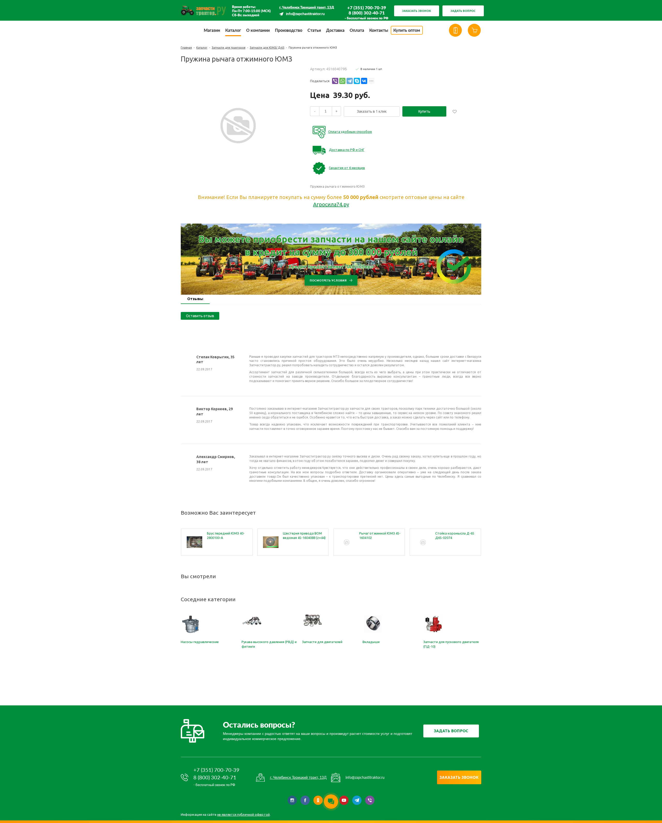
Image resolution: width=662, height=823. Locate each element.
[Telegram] (350, 81)
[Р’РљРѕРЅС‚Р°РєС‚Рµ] (364, 81)
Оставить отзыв (200, 316)
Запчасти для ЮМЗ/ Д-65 (267, 47)
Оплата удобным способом (350, 131)
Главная (186, 47)
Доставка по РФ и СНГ (346, 149)
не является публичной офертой (243, 814)
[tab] (195, 299)
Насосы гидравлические (200, 642)
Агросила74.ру (331, 204)
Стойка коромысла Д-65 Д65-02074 (454, 535)
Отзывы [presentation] (195, 299)
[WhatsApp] (342, 81)
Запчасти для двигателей (322, 642)
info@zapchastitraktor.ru (305, 14)
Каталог (201, 47)
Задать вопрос (463, 10)
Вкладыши (371, 642)
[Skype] (357, 81)
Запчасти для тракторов (228, 47)
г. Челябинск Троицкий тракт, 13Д (306, 7)
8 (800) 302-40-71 (367, 13)
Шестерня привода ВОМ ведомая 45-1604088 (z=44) (304, 535)
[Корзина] (474, 30)
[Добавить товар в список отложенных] (455, 111)
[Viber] (335, 81)
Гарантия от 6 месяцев (347, 168)
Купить (424, 111)
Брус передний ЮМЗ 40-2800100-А (226, 535)
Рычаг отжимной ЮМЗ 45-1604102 (380, 535)
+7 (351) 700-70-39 (366, 7)
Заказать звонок (416, 10)
